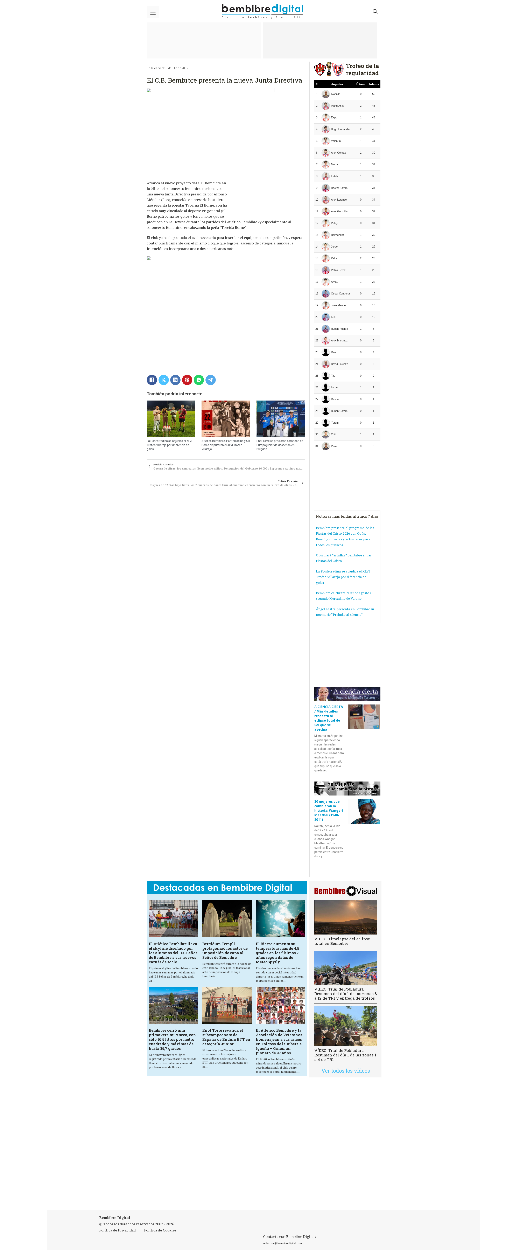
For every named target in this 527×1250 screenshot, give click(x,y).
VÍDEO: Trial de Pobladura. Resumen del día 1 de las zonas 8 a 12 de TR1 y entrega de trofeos (345, 993)
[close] (153, 12)
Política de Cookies (160, 1230)
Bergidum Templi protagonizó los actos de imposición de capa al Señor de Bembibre (225, 950)
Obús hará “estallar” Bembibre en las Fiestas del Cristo (344, 558)
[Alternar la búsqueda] (375, 11)
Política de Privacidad (117, 1230)
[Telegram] (210, 380)
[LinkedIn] (175, 380)
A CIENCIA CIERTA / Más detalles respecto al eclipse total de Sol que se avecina (328, 718)
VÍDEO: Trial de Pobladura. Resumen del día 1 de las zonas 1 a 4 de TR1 (345, 1055)
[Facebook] (152, 380)
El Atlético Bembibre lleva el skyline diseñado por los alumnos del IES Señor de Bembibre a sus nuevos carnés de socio (173, 952)
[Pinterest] (187, 380)
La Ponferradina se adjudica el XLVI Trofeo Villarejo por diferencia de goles (169, 445)
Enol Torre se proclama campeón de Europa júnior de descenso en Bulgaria (280, 445)
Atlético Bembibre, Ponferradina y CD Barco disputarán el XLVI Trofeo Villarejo (226, 445)
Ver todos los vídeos (345, 1070)
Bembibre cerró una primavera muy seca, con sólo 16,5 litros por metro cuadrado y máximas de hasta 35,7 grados (172, 1039)
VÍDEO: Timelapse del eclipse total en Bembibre (342, 941)
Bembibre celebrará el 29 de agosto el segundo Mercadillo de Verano (344, 596)
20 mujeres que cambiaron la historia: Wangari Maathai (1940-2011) (328, 810)
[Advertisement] (172, 1144)
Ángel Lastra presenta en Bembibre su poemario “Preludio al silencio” (345, 612)
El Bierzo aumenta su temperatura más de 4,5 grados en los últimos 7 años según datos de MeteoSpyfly (277, 952)
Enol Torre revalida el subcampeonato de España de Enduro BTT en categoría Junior (226, 1037)
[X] (164, 380)
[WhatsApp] (199, 380)
